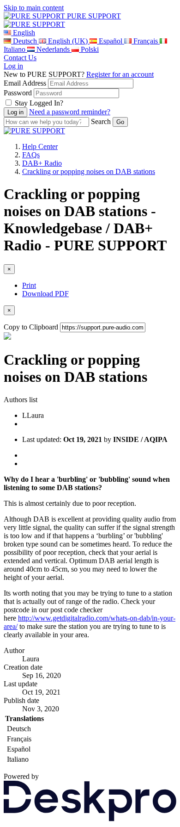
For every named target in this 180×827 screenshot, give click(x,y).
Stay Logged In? (39, 103)
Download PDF (45, 294)
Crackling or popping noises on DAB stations (88, 171)
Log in (13, 66)
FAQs (31, 155)
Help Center (40, 146)
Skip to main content (34, 8)
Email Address (25, 83)
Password (18, 93)
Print (29, 285)
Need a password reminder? (69, 112)
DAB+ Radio (42, 163)
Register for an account (120, 74)
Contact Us (20, 58)
